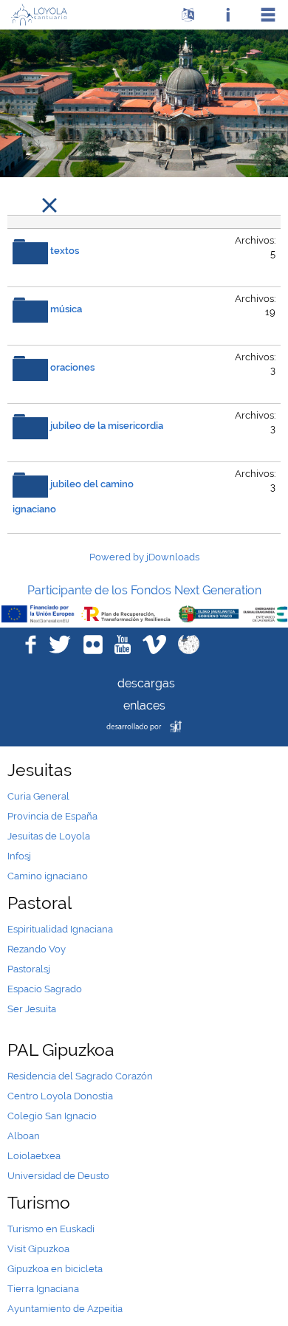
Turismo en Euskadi (51, 1228)
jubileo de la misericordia (106, 426)
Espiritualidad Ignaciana (60, 929)
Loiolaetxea (34, 1155)
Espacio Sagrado (44, 988)
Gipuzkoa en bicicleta (55, 1268)
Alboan (23, 1135)
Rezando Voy (36, 949)
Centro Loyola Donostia (60, 1096)
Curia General (38, 796)
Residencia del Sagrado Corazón (80, 1076)
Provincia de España (52, 816)
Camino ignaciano (47, 876)
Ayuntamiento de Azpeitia (65, 1308)
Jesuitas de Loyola (48, 836)
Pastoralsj (28, 969)
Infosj (19, 856)
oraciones (72, 368)
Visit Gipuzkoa (38, 1248)
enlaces (144, 705)
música (66, 309)
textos (64, 251)
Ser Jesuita (31, 1008)
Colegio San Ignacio (52, 1115)
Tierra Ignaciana (43, 1288)
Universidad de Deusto (58, 1175)
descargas (144, 683)
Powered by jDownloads (144, 557)
